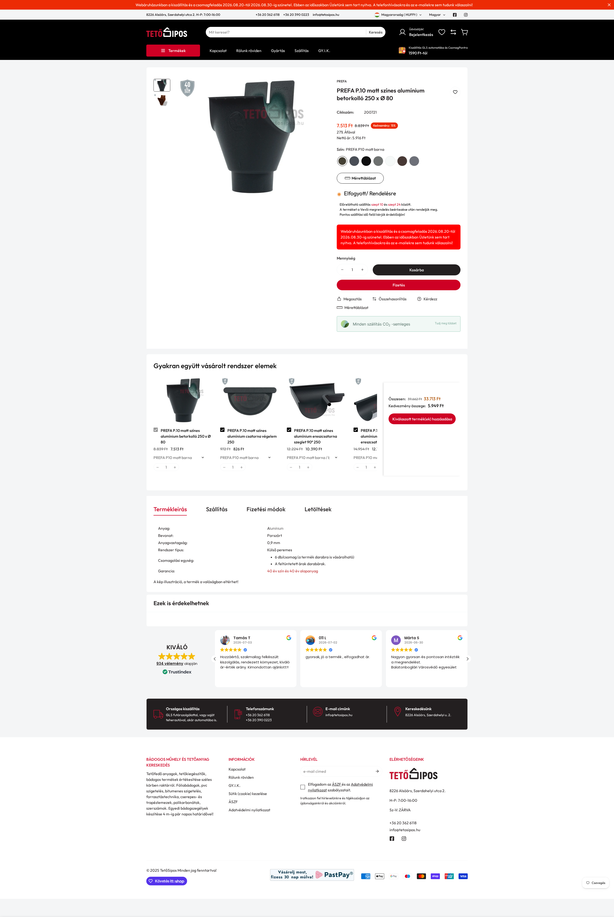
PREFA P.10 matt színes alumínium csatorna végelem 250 (252, 436)
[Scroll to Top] (604, 890)
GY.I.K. (235, 785)
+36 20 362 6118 (268, 14)
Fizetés (399, 285)
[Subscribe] (377, 771)
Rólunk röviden (241, 777)
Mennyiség (346, 258)
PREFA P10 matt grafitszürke (414, 161)
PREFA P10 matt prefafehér (390, 161)
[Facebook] (455, 15)
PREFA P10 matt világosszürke (378, 161)
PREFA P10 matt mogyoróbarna (402, 161)
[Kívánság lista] (442, 32)
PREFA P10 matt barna (342, 161)
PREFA (342, 81)
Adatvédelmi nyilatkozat (249, 809)
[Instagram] (466, 15)
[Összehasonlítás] (453, 32)
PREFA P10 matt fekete (366, 161)
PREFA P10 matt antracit (354, 161)
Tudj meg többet (445, 323)
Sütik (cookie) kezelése (248, 793)
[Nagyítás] (319, 89)
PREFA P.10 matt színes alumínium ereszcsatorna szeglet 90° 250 (315, 436)
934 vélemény (169, 663)
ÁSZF (233, 801)
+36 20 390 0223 (296, 14)
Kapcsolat (237, 769)
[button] (465, 32)
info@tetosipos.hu (326, 14)
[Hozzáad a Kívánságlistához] (455, 92)
